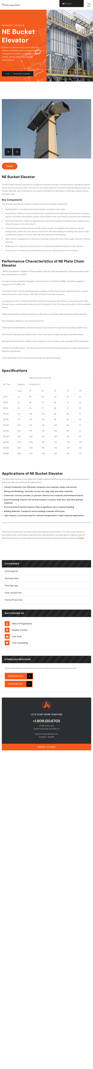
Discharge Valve (12, 578)
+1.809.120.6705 (46, 721)
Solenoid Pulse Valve (14, 600)
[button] (8, 152)
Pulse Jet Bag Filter (13, 592)
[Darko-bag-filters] (11, 5)
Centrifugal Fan (11, 571)
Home (7, 74)
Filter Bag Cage (11, 585)
